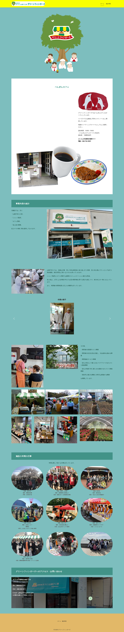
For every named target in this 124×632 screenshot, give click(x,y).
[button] (14, 318)
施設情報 (108, 3)
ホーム (102, 3)
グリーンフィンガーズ (64, 629)
